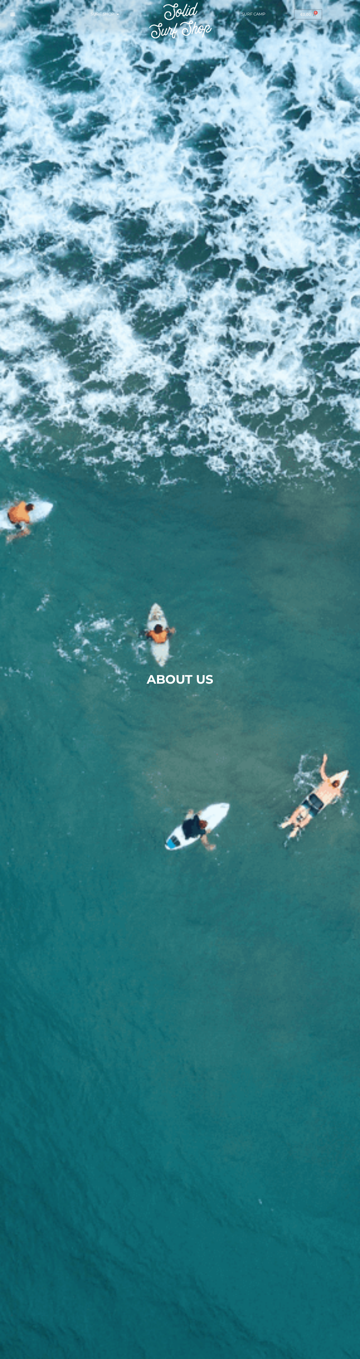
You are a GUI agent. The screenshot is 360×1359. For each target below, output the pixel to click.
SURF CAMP (253, 14)
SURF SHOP (102, 14)
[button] (13, 14)
